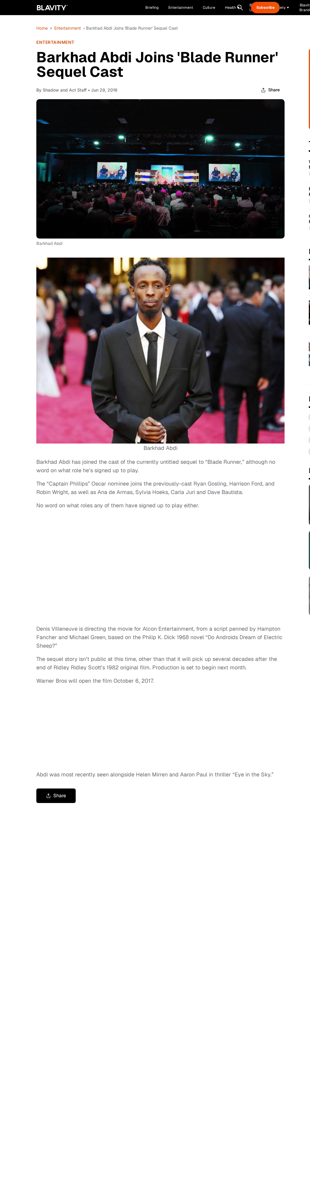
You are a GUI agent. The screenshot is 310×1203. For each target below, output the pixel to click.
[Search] (240, 8)
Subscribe (265, 7)
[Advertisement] (160, 569)
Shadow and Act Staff (65, 90)
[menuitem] (232, 7)
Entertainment (67, 28)
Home (42, 28)
